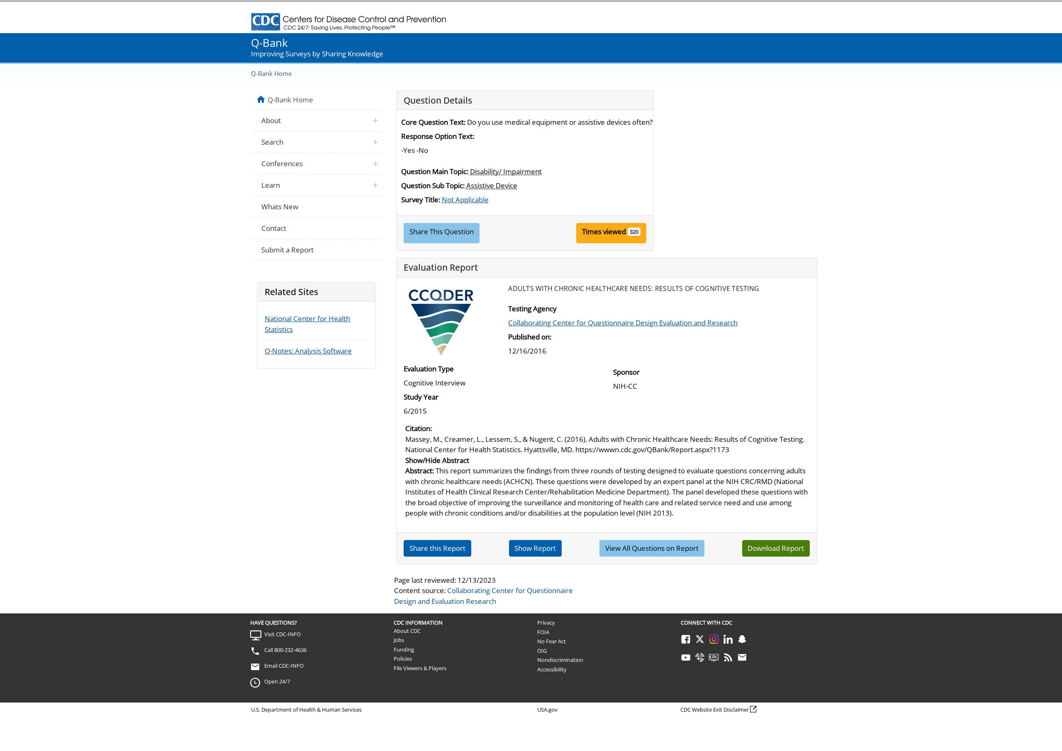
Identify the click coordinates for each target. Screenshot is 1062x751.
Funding (404, 649)
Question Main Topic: (434, 171)
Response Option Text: (437, 136)
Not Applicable (465, 199)
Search (272, 142)
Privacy (546, 622)
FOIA (543, 632)
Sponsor (626, 372)
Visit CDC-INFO (282, 634)
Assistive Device (491, 185)
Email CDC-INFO (284, 665)
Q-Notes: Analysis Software (308, 351)
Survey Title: (420, 199)
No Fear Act (551, 641)
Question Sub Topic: (433, 185)
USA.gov (547, 709)
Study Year (421, 397)
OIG (542, 650)
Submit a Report (287, 249)
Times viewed (604, 231)
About (271, 120)
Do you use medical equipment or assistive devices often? (560, 122)
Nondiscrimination (560, 660)
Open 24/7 (277, 681)
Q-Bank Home (271, 73)
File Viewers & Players (420, 668)
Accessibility (552, 669)
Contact (273, 228)
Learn (270, 185)
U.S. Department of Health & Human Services (306, 709)
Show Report (535, 548)
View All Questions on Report (652, 548)
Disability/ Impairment (506, 171)
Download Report (776, 548)
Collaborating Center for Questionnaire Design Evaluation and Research (623, 322)
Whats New (279, 206)
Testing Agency (532, 308)
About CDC (407, 631)
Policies (403, 658)
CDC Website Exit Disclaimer (714, 709)
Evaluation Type (429, 368)
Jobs (399, 640)
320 (634, 231)
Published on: (529, 337)
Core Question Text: (433, 122)
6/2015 (415, 411)
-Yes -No (414, 150)
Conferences (282, 163)
